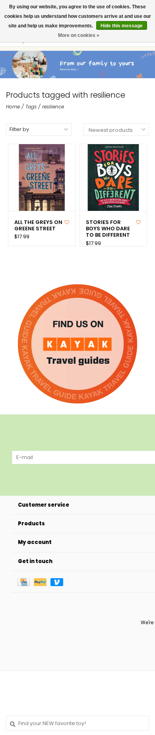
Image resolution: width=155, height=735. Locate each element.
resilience (53, 106)
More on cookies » (78, 35)
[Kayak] (77, 343)
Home (13, 106)
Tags (31, 106)
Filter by (19, 129)
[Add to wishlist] (66, 222)
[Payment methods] (25, 581)
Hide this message (122, 26)
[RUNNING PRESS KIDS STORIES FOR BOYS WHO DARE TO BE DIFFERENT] (113, 177)
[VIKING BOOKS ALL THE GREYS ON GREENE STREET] (41, 177)
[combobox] (77, 723)
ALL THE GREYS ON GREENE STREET (38, 225)
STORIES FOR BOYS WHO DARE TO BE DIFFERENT (108, 229)
